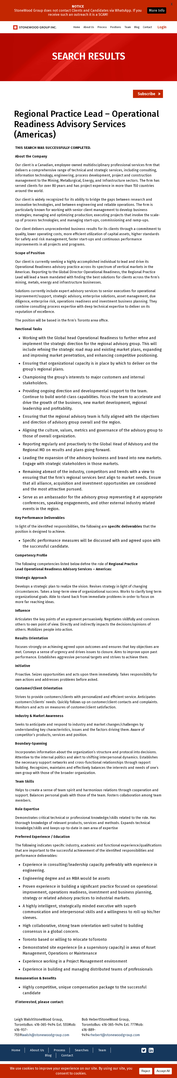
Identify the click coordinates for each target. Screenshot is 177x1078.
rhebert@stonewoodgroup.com (114, 1035)
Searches (81, 1050)
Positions (115, 27)
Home (76, 27)
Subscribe (146, 93)
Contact (147, 27)
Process (102, 27)
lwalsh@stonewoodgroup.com (45, 1035)
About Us (89, 27)
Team (128, 27)
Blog (136, 27)
